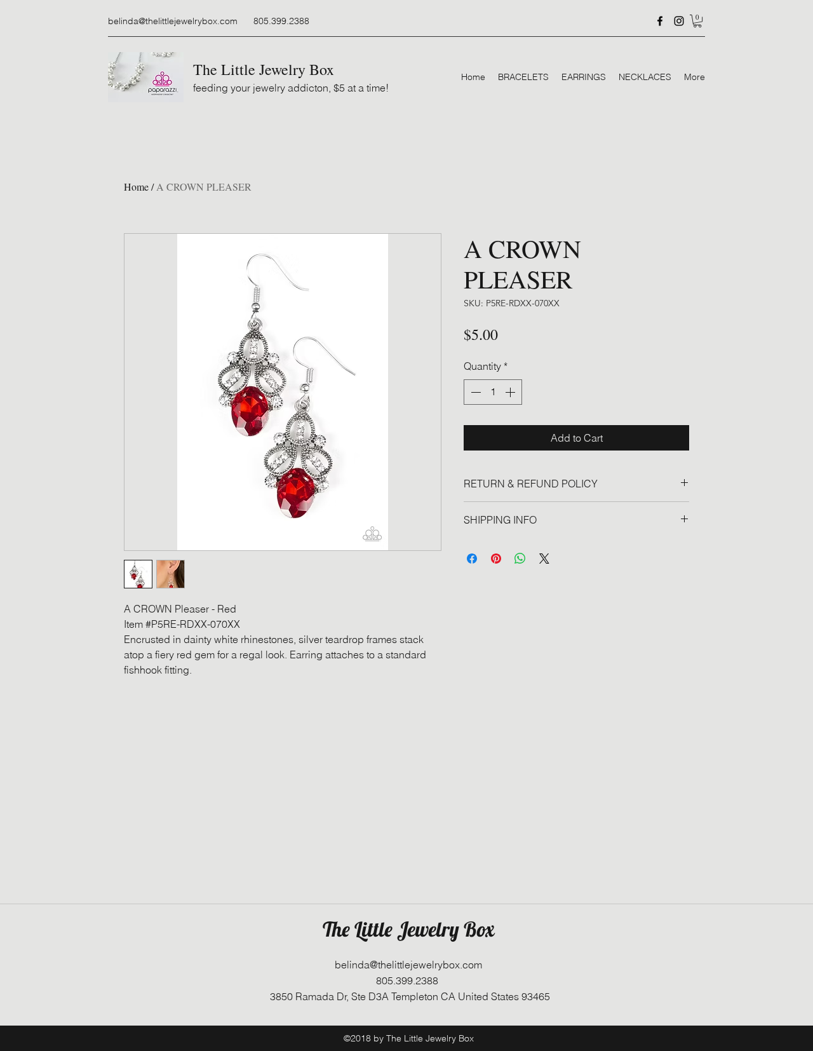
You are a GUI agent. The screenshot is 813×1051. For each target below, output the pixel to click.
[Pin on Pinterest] (496, 558)
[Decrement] (474, 392)
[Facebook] (660, 21)
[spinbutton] (492, 392)
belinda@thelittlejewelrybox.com (173, 21)
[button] (697, 21)
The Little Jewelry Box (263, 69)
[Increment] (511, 392)
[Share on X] (544, 558)
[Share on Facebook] (472, 558)
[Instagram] (679, 21)
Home (136, 186)
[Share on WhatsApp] (520, 558)
